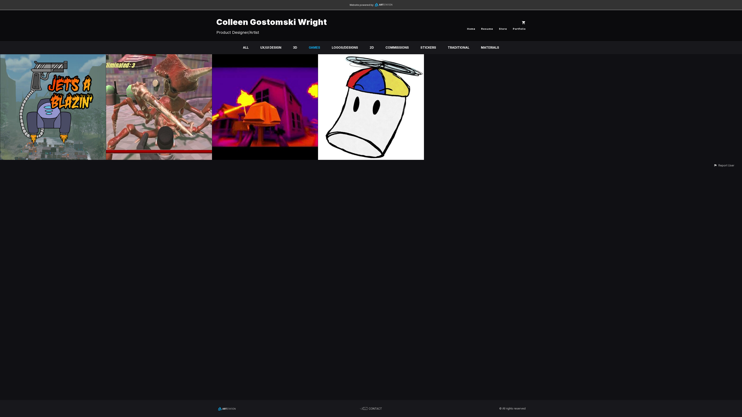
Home (471, 28)
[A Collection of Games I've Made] (265, 57)
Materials (490, 47)
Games (314, 47)
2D (372, 47)
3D (295, 47)
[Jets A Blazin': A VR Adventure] (53, 57)
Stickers (428, 47)
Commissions (397, 47)
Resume (487, 28)
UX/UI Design (270, 47)
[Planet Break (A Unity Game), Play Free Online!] (159, 57)
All (246, 47)
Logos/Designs (345, 47)
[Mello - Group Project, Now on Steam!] (371, 57)
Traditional (458, 47)
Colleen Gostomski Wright (271, 22)
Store (503, 28)
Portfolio (519, 28)
